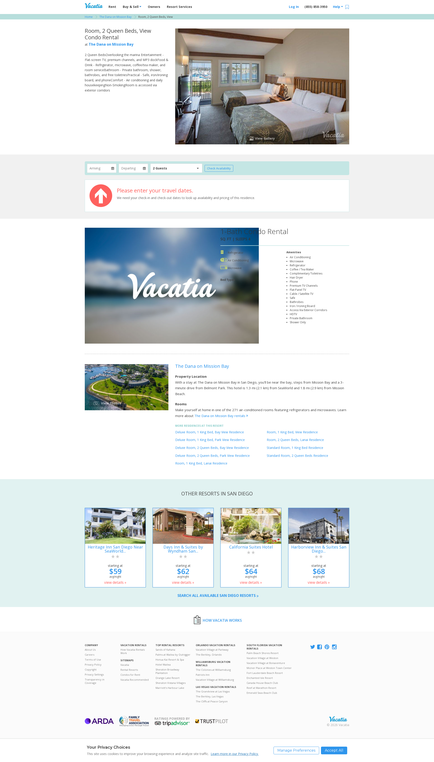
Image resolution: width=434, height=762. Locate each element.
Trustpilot (211, 721)
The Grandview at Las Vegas (213, 691)
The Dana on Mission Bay (111, 44)
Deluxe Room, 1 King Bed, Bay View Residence (209, 432)
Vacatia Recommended (134, 679)
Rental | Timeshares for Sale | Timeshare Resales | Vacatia (338, 719)
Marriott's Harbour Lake (170, 687)
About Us (90, 649)
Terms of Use (93, 659)
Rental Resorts (129, 669)
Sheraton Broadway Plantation (167, 671)
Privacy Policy (93, 664)
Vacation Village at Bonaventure (266, 663)
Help (337, 7)
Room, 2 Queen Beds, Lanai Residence (295, 440)
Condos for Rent (130, 674)
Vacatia (124, 664)
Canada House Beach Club (262, 683)
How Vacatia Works (222, 620)
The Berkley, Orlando (209, 654)
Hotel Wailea (163, 664)
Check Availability (219, 168)
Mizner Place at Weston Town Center (269, 668)
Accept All (334, 750)
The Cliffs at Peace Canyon (212, 701)
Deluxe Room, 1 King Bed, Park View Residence (210, 440)
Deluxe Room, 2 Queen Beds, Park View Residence (212, 455)
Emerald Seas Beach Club (262, 692)
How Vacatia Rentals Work (132, 651)
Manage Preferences (296, 750)
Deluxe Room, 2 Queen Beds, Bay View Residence (212, 447)
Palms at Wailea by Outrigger (173, 654)
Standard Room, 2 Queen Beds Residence (297, 455)
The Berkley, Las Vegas (209, 696)
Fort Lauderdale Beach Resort (265, 673)
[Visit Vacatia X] (312, 647)
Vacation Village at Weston (262, 658)
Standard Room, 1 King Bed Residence (295, 447)
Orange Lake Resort (167, 678)
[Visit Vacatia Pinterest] (327, 647)
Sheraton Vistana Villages (171, 683)
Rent (112, 7)
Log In (294, 7)
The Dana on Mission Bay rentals (220, 415)
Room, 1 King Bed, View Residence (292, 432)
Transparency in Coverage (94, 681)
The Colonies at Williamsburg (213, 669)
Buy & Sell (131, 7)
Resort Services (179, 7)
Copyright (91, 669)
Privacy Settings (94, 674)
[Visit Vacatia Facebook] (320, 647)
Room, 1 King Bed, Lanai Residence (201, 463)
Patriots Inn (203, 674)
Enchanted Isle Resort (260, 678)
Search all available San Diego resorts (217, 595)
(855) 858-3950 (315, 7)
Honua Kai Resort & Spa (170, 659)
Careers (89, 654)
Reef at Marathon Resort (261, 687)
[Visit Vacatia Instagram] (334, 647)
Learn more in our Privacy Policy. (235, 754)
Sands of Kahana (165, 649)
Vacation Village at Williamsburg (215, 679)
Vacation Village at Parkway (212, 649)
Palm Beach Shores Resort (262, 653)
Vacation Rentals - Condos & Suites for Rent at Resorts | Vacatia (94, 5)
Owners (154, 7)
